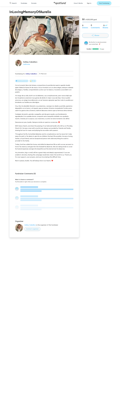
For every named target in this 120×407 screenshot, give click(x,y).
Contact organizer (32, 229)
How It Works (78, 3)
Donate (33, 3)
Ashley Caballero (30, 225)
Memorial (43, 74)
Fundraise (24, 3)
